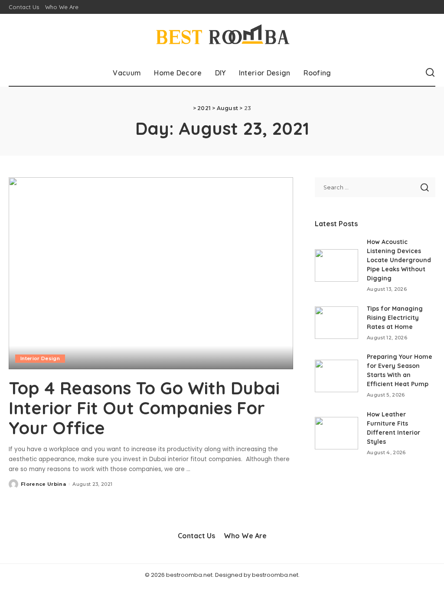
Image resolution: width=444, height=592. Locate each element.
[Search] (430, 73)
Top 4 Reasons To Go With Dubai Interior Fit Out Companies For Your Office (144, 408)
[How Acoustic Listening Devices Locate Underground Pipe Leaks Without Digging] (336, 265)
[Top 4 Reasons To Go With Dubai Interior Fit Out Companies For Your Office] (151, 273)
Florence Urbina (43, 484)
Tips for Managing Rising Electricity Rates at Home (395, 318)
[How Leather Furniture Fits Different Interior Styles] (336, 433)
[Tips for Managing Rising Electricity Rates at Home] (336, 322)
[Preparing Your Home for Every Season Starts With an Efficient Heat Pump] (336, 376)
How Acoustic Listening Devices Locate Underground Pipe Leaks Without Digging (399, 260)
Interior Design (40, 358)
